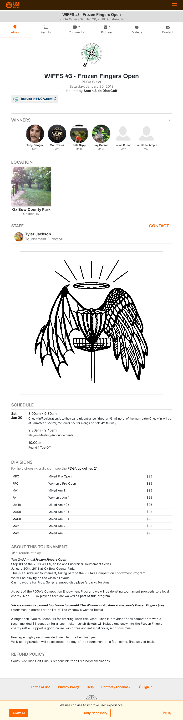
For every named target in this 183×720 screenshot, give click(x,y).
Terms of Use (41, 687)
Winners (20, 119)
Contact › (160, 225)
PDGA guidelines (80, 468)
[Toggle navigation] (174, 5)
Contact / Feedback (115, 687)
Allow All (18, 713)
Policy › (168, 713)
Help (90, 687)
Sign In (147, 687)
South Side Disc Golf (100, 91)
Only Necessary (95, 713)
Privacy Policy (68, 687)
